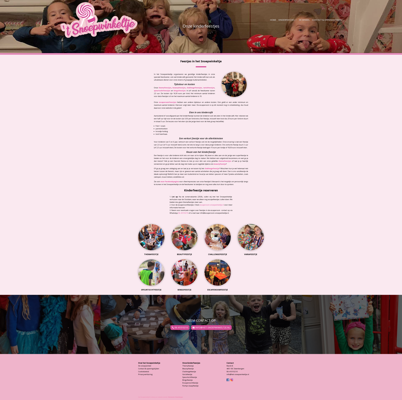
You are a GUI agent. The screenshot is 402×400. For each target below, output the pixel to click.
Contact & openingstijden (327, 20)
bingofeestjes (180, 90)
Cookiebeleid (143, 371)
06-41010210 (183, 213)
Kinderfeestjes (286, 20)
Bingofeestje (184, 289)
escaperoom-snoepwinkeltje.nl (212, 205)
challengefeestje (212, 168)
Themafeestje (151, 254)
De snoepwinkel (144, 366)
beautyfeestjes (179, 88)
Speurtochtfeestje (151, 289)
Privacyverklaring (145, 374)
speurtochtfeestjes (162, 90)
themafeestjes (165, 88)
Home (273, 20)
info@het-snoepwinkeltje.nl (212, 327)
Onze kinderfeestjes (191, 363)
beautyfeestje (220, 164)
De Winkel (304, 20)
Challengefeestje (217, 254)
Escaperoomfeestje (217, 289)
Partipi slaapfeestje (190, 386)
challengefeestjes (194, 88)
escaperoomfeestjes (167, 102)
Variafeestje (250, 254)
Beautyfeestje (184, 254)
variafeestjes (209, 88)
